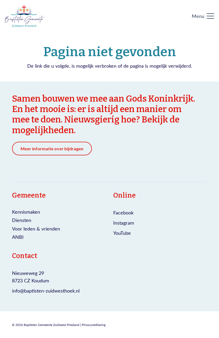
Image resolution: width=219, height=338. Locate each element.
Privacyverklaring (93, 324)
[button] (203, 16)
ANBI (18, 237)
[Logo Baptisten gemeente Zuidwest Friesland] (24, 16)
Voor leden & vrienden (36, 228)
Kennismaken (26, 212)
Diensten (21, 220)
